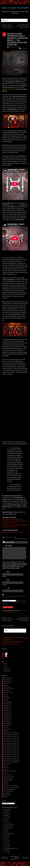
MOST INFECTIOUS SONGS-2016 (11, 745)
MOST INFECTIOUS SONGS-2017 (11, 747)
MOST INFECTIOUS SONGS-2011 (11, 736)
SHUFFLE (6, 782)
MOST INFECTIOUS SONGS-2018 (11, 749)
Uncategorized (7, 793)
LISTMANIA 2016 (7, 708)
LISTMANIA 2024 (7, 723)
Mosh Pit (5, 730)
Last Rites (6, 832)
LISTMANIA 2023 (7, 721)
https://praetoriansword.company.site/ (12, 519)
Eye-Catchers (7, 690)
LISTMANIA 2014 (7, 705)
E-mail (7, 580)
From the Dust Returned (9, 824)
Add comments (24, 48)
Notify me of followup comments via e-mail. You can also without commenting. (14, 602)
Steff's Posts (6, 784)
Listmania (6, 699)
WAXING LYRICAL (8, 795)
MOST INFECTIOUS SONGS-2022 (11, 756)
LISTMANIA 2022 (7, 720)
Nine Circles (6, 837)
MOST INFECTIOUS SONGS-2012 (11, 738)
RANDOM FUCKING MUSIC (10, 771)
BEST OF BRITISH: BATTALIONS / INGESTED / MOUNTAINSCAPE (22, 26)
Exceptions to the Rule (9, 688)
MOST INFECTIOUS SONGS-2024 (11, 760)
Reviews (5, 773)
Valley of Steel (7, 852)
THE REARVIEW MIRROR (9, 789)
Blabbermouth (7, 813)
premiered (16, 205)
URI (8, 588)
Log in (5, 665)
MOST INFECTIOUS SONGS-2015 (11, 743)
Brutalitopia (6, 815)
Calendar (6, 685)
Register (6, 663)
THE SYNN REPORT (8, 791)
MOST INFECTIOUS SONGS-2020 (11, 752)
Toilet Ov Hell (7, 846)
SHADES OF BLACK (8, 778)
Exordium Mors (25, 538)
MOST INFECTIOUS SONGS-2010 (11, 734)
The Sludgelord (7, 844)
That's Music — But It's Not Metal (11, 787)
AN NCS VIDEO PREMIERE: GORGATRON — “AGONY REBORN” (8, 26)
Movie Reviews (7, 763)
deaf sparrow (7, 819)
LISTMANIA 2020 (7, 716)
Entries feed (6, 667)
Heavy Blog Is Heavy (8, 826)
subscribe (20, 602)
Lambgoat (6, 830)
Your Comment (8, 545)
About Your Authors (8, 677)
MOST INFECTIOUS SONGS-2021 (11, 754)
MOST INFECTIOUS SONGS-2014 (11, 741)
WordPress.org (7, 671)
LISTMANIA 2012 (7, 701)
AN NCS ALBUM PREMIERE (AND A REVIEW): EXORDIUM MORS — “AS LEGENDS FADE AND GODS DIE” (17, 39)
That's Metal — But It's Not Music (11, 785)
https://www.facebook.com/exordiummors (13, 532)
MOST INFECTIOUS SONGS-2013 (11, 740)
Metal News (6, 727)
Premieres (18, 46)
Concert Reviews (7, 687)
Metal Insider (7, 835)
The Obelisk (6, 842)
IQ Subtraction (7, 698)
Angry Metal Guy (7, 810)
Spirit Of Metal (7, 841)
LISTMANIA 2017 (7, 710)
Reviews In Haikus (8, 774)
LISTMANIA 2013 (7, 703)
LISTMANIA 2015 (7, 707)
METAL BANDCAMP (8, 833)
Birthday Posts (7, 683)
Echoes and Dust (7, 822)
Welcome (6, 796)
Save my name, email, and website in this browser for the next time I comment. (14, 597)
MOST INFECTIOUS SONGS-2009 (11, 732)
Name (8, 571)
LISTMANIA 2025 (7, 725)
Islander (10, 537)
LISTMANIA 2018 (7, 712)
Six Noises (6, 839)
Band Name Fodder (8, 681)
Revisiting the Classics (9, 776)
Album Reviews (12, 46)
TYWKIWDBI (6, 850)
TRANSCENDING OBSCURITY (11, 848)
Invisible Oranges (8, 828)
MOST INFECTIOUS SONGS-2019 (11, 751)
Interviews (6, 696)
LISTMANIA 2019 (7, 714)
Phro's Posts (6, 767)
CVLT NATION (7, 817)
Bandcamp (6, 811)
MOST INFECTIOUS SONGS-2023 (11, 758)
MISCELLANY (7, 729)
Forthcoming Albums (8, 692)
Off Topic (5, 765)
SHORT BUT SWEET (8, 780)
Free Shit (6, 694)
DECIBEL (6, 821)
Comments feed (7, 669)
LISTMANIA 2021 (7, 718)
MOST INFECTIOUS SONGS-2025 (11, 762)
